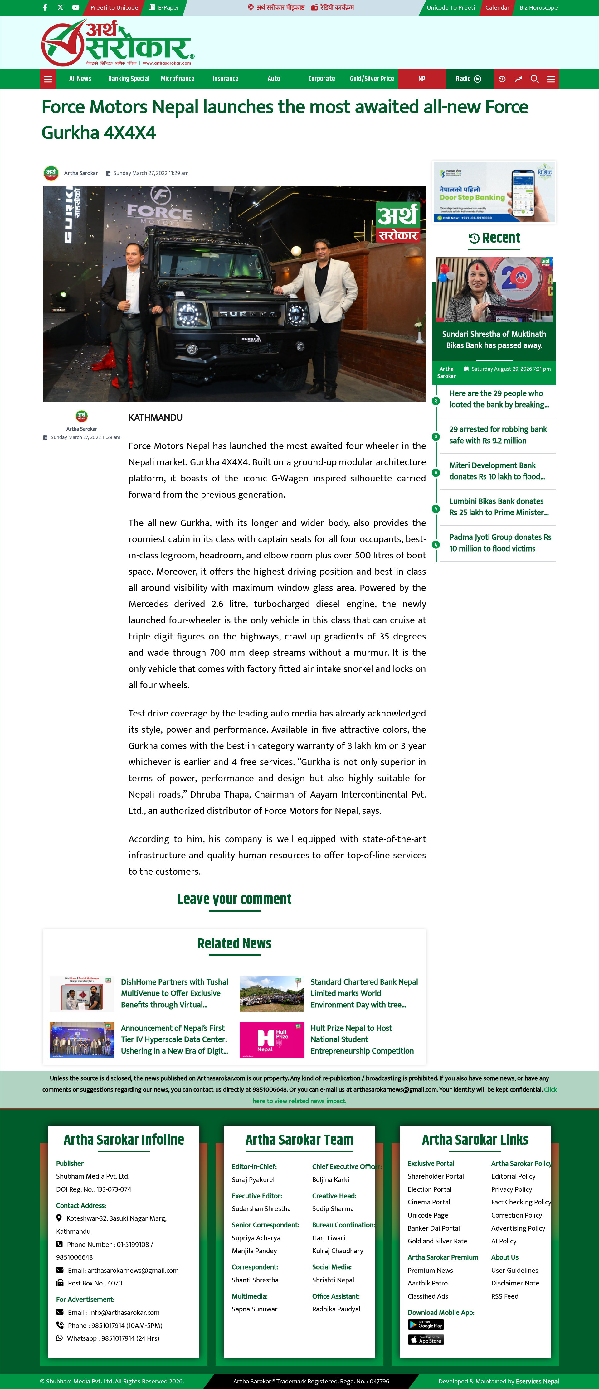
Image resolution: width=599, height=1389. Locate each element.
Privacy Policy (511, 1189)
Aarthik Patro (428, 1283)
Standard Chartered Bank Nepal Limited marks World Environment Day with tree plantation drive (364, 994)
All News (80, 78)
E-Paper (168, 7)
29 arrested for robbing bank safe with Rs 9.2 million (498, 435)
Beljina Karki (330, 1180)
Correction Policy (516, 1215)
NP (422, 78)
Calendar (497, 7)
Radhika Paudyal (336, 1309)
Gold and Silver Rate (437, 1241)
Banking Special (128, 78)
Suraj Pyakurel (253, 1180)
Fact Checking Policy (521, 1202)
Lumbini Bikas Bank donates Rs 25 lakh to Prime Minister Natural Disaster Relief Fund (497, 507)
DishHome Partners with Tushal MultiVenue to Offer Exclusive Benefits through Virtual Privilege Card (174, 994)
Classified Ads (428, 1296)
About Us (505, 1257)
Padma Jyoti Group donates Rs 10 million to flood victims (501, 543)
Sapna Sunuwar (255, 1309)
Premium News (430, 1270)
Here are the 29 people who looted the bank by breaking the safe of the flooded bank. (498, 399)
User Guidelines (514, 1270)
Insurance (225, 78)
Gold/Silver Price (372, 78)
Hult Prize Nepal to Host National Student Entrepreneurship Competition (362, 1040)
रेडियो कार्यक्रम (337, 7)
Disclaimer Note (515, 1283)
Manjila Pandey (254, 1251)
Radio (463, 78)
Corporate (322, 78)
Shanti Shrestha (255, 1280)
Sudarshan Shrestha (261, 1209)
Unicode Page (428, 1215)
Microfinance (177, 78)
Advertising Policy (518, 1228)
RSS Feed (505, 1296)
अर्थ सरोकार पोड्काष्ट (280, 7)
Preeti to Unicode (114, 7)
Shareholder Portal (436, 1176)
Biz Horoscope (539, 7)
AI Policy (504, 1241)
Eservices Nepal (537, 1381)
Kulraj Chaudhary (337, 1251)
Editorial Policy (513, 1176)
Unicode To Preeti (451, 7)
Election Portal (429, 1189)
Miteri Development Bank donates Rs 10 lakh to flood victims (495, 471)
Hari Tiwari (328, 1238)
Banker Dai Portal (434, 1228)
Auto (274, 78)
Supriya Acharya (256, 1238)
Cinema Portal (429, 1202)
